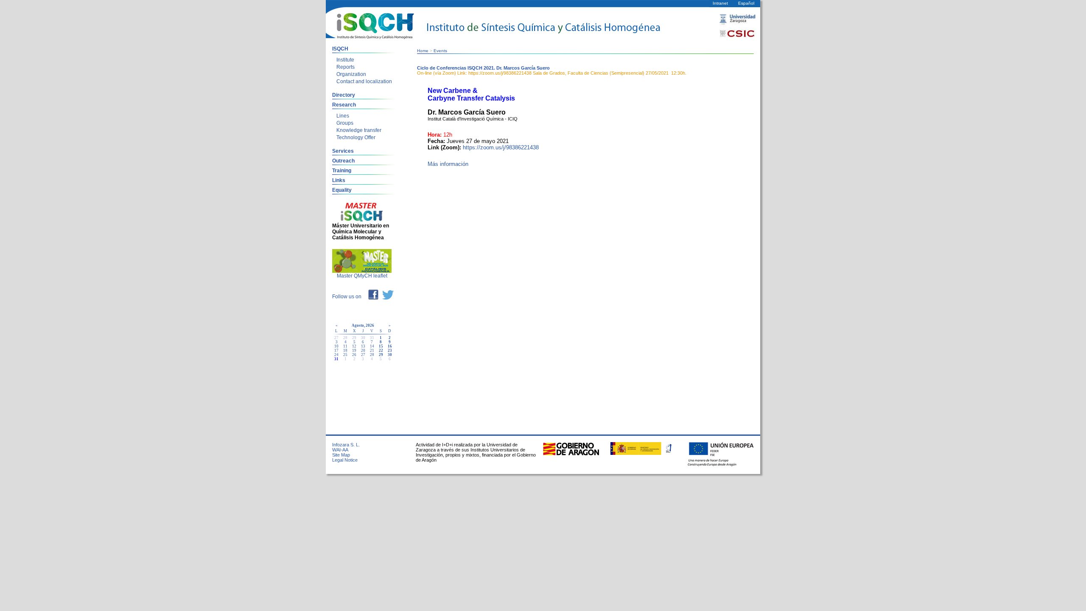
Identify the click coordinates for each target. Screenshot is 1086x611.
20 (363, 350)
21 (372, 350)
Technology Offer (355, 137)
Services (343, 151)
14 (372, 346)
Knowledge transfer (358, 130)
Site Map (341, 454)
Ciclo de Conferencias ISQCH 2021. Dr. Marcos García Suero (483, 67)
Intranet (720, 3)
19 (354, 350)
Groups (344, 123)
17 (336, 350)
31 (336, 359)
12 (354, 346)
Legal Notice (345, 459)
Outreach (343, 161)
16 (390, 346)
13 (363, 346)
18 (345, 350)
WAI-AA (340, 449)
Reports (345, 67)
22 (381, 350)
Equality (342, 190)
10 (336, 346)
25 (345, 355)
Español (746, 3)
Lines (342, 116)
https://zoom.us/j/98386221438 (501, 147)
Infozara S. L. (346, 444)
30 (390, 355)
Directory (343, 95)
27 (363, 355)
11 (345, 346)
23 (390, 350)
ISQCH (340, 49)
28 (372, 355)
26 (354, 355)
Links (338, 180)
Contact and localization (364, 81)
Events (440, 50)
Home (422, 50)
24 (336, 355)
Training (341, 171)
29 (381, 355)
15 (381, 346)
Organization (351, 74)
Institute (345, 60)
